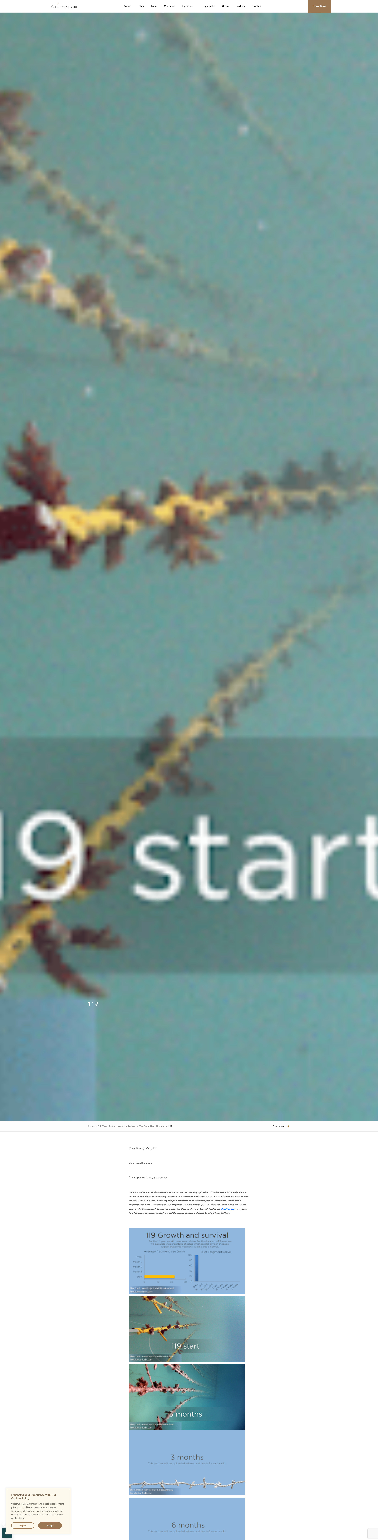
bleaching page (228, 1209)
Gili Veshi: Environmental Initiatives (116, 1126)
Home (90, 1126)
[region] (38, 1511)
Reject (23, 1525)
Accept (50, 1525)
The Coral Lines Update (151, 1126)
